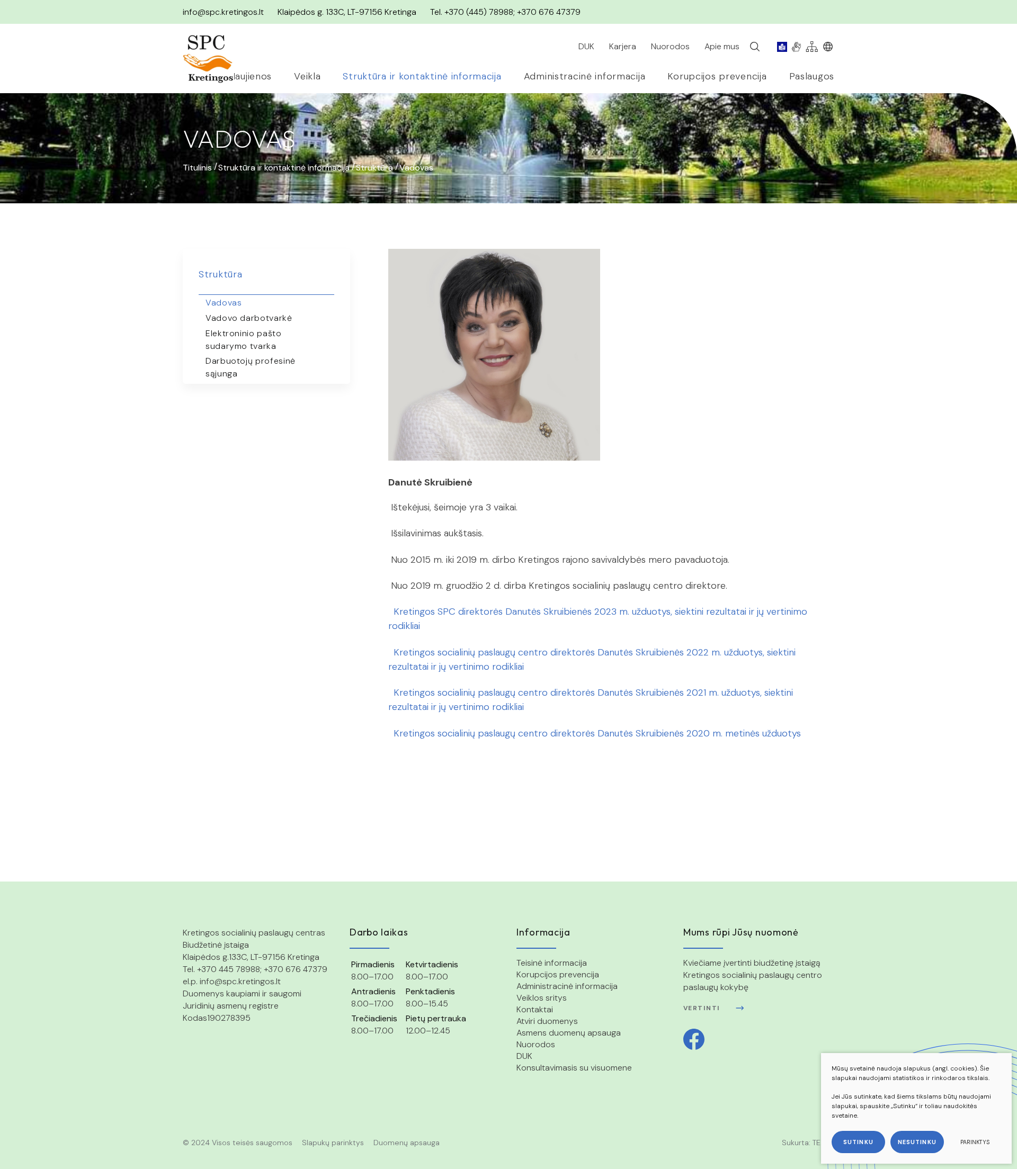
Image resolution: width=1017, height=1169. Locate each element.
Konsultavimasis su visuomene (574, 1067)
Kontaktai (534, 1009)
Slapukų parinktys (333, 1142)
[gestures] (796, 46)
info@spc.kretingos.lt (223, 11)
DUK (524, 1056)
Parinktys (974, 1142)
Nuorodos (535, 1044)
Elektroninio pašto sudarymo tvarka (244, 340)
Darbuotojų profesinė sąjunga (251, 367)
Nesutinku (917, 1142)
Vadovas (224, 302)
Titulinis (197, 167)
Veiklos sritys (541, 997)
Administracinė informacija (567, 986)
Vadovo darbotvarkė (249, 317)
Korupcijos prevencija (557, 974)
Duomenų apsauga (406, 1142)
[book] (782, 46)
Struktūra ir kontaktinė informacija (284, 167)
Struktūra (374, 167)
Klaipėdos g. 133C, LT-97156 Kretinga (347, 11)
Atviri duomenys (547, 1021)
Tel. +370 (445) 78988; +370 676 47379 (505, 11)
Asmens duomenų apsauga (568, 1032)
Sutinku (858, 1142)
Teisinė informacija (551, 962)
